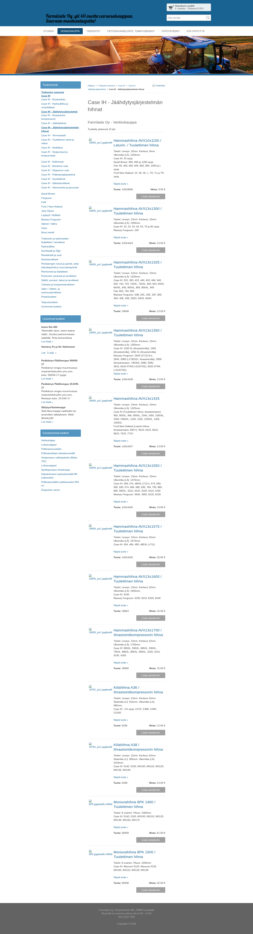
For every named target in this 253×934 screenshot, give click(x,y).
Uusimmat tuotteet (51, 306)
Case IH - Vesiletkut (52, 147)
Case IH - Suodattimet (53, 179)
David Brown (48, 193)
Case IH (121, 86)
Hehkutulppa (48, 440)
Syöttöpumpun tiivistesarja (55, 469)
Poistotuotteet (48, 296)
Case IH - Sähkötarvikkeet (55, 183)
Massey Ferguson (51, 219)
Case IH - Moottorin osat (54, 166)
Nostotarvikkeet (49, 259)
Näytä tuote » (121, 183)
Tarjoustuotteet (49, 302)
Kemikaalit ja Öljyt (51, 250)
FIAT (43, 202)
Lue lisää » (47, 341)
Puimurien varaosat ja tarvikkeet (58, 276)
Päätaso (91, 86)
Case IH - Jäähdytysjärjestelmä (59, 111)
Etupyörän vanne (50, 490)
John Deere (47, 211)
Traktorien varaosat (106, 86)
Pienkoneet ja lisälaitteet (54, 271)
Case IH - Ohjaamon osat (55, 170)
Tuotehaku (160, 85)
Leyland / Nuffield (50, 215)
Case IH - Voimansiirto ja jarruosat (59, 187)
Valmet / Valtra (49, 223)
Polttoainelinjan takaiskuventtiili (58, 453)
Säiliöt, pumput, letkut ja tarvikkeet (59, 280)
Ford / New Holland (51, 206)
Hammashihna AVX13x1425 (137, 398)
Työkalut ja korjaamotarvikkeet (57, 284)
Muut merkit (47, 232)
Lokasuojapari (49, 444)
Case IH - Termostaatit (53, 135)
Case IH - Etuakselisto (53, 99)
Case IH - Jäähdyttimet (53, 123)
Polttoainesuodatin (51, 449)
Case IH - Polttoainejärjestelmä (58, 174)
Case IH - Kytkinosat (52, 161)
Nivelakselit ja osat (51, 255)
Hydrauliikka (48, 246)
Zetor (44, 228)
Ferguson (46, 198)
